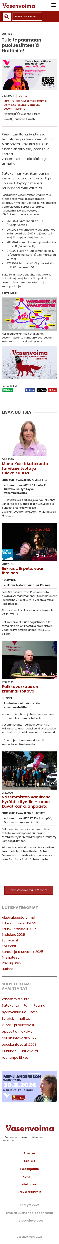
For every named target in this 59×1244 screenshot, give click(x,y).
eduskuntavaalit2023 (19, 1044)
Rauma (41, 101)
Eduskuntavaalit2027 (19, 929)
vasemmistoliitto (14, 109)
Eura (7, 101)
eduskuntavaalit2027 (19, 1038)
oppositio (9, 1031)
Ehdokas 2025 (13, 934)
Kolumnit (9, 946)
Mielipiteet (10, 957)
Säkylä (8, 105)
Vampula (33, 105)
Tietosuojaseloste (29, 1220)
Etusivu (29, 1153)
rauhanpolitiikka (15, 1057)
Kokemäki (29, 101)
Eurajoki (8, 1018)
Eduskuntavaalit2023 (19, 923)
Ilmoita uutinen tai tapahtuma (29, 1213)
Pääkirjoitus (11, 963)
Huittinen (16, 101)
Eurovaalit (10, 940)
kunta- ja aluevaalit (18, 1025)
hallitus (24, 1018)
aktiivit (26, 1031)
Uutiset (24, 96)
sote (34, 1012)
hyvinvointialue (14, 1012)
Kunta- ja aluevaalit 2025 (22, 951)
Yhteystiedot (29, 1205)
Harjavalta (29, 1051)
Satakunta (20, 105)
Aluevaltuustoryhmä (18, 917)
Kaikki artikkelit (29, 1192)
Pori (26, 1005)
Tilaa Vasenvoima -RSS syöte (28, 890)
